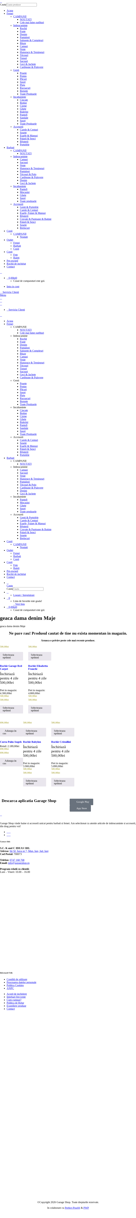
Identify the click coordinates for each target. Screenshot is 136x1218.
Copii (16, 248)
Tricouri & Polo (28, 174)
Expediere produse (16, 1005)
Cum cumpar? (14, 999)
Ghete (23, 108)
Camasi (24, 46)
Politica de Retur (15, 1002)
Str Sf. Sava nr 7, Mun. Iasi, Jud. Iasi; (29, 851)
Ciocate (24, 99)
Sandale (24, 117)
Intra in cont (13, 286)
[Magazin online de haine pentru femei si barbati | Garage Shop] (1, 814)
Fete (15, 254)
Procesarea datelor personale (21, 982)
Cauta (3, 4)
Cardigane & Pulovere (31, 67)
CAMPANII (19, 16)
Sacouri (24, 61)
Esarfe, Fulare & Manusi (33, 213)
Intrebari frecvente (16, 996)
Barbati (17, 245)
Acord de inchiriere (17, 993)
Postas (23, 76)
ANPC (10, 988)
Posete (23, 73)
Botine (23, 102)
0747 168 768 (17, 860)
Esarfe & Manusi (29, 135)
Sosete (23, 132)
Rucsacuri (25, 88)
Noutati (24, 236)
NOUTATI (26, 19)
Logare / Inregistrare (23, 595)
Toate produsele (28, 201)
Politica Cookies (15, 985)
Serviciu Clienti (10, 292)
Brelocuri (25, 228)
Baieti (16, 257)
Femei (16, 242)
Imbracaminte (20, 25)
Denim (23, 34)
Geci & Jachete (28, 64)
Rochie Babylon (32, 741)
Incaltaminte (19, 96)
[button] (11, 732)
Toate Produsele (28, 93)
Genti (16, 70)
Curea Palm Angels (11, 741)
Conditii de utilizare (17, 979)
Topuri (23, 58)
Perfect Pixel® (72, 1207)
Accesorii (18, 126)
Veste (23, 49)
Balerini (24, 111)
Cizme (23, 105)
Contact (11, 1008)
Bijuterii (24, 141)
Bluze (23, 43)
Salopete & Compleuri (31, 40)
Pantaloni (25, 37)
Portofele (24, 144)
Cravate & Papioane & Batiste (35, 219)
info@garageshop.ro (19, 863)
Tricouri (24, 55)
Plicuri (23, 79)
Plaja (22, 85)
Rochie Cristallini (61, 741)
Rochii (23, 28)
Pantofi (23, 114)
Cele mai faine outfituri (32, 22)
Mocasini (25, 192)
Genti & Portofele (29, 207)
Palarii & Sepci (28, 138)
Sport (23, 82)
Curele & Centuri (29, 129)
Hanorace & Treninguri (32, 52)
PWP (86, 1207)
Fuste (23, 31)
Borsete (24, 91)
